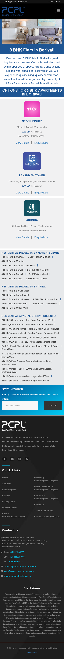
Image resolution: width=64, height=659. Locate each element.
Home (5, 477)
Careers (6, 495)
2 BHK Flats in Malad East (45, 299)
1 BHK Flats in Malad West (44, 303)
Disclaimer (32, 652)
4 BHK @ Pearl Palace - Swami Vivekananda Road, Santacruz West (26, 370)
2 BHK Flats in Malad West (14, 307)
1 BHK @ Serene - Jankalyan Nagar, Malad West (25, 376)
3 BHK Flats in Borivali (12, 274)
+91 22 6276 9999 (17, 556)
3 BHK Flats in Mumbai (12, 261)
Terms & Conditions (43, 510)
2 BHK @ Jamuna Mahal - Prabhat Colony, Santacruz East (30, 328)
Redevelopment (9, 489)
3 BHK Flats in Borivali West (15, 299)
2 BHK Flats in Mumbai (39, 256)
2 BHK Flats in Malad (11, 278)
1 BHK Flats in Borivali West (15, 290)
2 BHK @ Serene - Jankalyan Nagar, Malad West (25, 380)
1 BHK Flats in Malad (37, 274)
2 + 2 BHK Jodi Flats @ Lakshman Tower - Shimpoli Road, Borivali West (29, 347)
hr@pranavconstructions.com (17, 576)
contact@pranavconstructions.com (15, 2)
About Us (6, 483)
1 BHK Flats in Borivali (12, 269)
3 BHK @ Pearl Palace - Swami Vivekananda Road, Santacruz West (26, 363)
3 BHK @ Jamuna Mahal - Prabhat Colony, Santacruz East (30, 333)
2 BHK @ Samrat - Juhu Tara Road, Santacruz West (27, 319)
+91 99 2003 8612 (15, 561)
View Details (22, 142)
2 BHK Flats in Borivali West (15, 294)
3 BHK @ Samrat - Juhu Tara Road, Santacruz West (27, 324)
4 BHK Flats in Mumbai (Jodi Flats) (18, 265)
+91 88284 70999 (54, 2)
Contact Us (39, 504)
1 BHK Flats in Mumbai (12, 256)
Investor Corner (9, 507)
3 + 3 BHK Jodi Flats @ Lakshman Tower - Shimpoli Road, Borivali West (29, 355)
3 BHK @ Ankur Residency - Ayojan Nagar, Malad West (28, 341)
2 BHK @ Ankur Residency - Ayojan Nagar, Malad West (28, 337)
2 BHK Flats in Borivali (38, 269)
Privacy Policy (8, 501)
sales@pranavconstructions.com (19, 571)
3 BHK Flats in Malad (36, 278)
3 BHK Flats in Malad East (14, 303)
